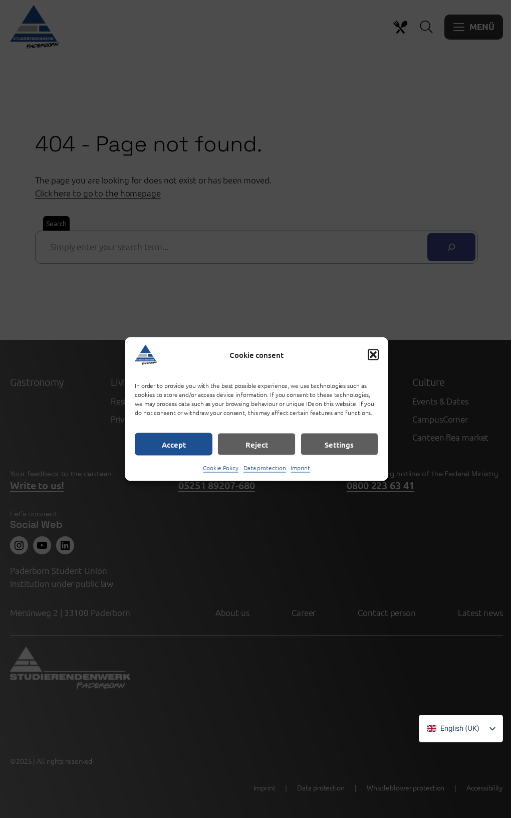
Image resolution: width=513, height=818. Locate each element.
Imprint (300, 468)
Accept (174, 444)
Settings (339, 444)
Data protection (264, 468)
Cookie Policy (220, 468)
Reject (256, 444)
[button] (373, 355)
